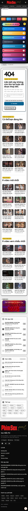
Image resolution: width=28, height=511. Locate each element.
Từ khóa (17, 440)
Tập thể (17, 410)
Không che (20, 405)
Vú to (4, 415)
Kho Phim (19, 6)
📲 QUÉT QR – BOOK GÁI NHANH (8, 28)
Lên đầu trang (4, 506)
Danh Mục (12, 6)
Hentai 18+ (6, 407)
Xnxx (11, 500)
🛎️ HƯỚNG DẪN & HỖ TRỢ (7, 59)
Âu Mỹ (5, 410)
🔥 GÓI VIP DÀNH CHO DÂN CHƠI (9, 46)
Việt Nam (10, 410)
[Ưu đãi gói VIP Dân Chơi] (14, 306)
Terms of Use (4, 458)
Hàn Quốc (7, 500)
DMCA (2, 455)
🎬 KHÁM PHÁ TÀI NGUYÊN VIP (8, 50)
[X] (5, 443)
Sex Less (23, 410)
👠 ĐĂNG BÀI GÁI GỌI (7, 54)
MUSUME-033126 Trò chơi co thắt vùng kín (12, 478)
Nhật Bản (5, 405)
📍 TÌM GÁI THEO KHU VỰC (8, 41)
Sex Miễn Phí (5, 433)
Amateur (13, 407)
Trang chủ (6, 6)
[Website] (9, 443)
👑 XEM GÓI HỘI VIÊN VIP (7, 33)
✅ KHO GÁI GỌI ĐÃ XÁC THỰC (8, 37)
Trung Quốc (20, 407)
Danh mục (11, 440)
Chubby (2, 500)
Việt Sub (12, 405)
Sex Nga (25, 498)
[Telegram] (2, 443)
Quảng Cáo (4, 450)
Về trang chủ (10, 108)
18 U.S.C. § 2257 (5, 453)
